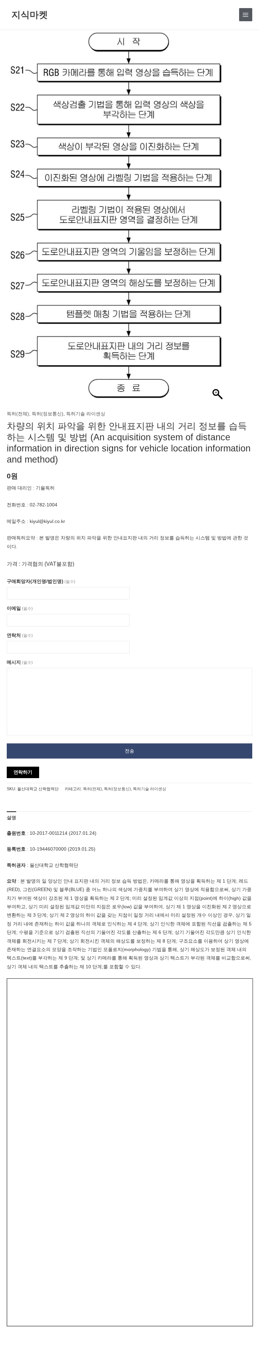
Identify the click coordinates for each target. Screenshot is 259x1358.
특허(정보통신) (47, 413)
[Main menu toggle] (245, 14)
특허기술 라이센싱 (85, 413)
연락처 (20, 635)
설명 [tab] (11, 817)
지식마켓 (29, 14)
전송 (129, 751)
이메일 (20, 608)
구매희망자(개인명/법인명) (41, 581)
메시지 (20, 662)
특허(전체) (18, 413)
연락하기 (22, 772)
